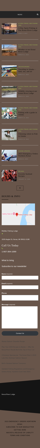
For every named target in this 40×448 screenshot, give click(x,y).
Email (7, 283)
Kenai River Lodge (8, 394)
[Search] (37, 14)
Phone (4, 293)
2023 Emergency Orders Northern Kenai (20, 423)
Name (7, 274)
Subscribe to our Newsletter (20, 427)
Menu (20, 14)
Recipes (21, 171)
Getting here (20, 430)
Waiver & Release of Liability (20, 432)
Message (8, 304)
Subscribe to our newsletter (14, 266)
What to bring (8, 260)
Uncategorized (23, 66)
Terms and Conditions (20, 435)
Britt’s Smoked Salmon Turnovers (14, 363)
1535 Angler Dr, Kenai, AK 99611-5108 (15, 239)
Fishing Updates (24, 151)
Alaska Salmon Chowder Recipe (13, 341)
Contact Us (20, 333)
